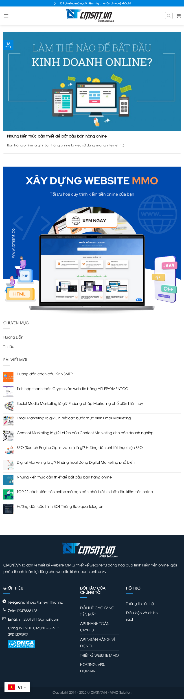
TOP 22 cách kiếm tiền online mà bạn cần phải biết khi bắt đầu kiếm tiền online (85, 491)
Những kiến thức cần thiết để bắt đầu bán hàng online (64, 477)
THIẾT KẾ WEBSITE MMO (99, 655)
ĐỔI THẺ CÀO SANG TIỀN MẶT (97, 611)
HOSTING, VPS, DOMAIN (92, 667)
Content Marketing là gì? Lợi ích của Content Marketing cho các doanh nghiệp (85, 433)
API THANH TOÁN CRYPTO (95, 626)
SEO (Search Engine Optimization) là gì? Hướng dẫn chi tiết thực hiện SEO (80, 447)
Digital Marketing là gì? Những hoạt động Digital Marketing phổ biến (76, 462)
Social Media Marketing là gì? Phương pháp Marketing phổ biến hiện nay (80, 403)
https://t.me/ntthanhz (44, 602)
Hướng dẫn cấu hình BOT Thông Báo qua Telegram (61, 506)
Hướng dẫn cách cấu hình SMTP (44, 374)
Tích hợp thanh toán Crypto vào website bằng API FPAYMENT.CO (72, 388)
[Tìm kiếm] (169, 15)
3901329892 (18, 634)
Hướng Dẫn (13, 336)
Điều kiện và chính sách (142, 616)
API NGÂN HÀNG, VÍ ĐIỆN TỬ (97, 642)
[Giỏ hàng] (178, 16)
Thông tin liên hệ (140, 603)
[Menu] (6, 15)
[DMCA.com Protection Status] (21, 643)
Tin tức (8, 346)
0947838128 (27, 610)
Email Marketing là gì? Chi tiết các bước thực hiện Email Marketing (74, 418)
